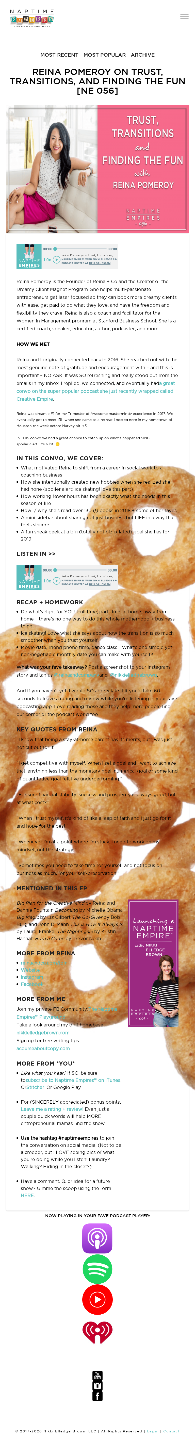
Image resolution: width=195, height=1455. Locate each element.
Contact (171, 1431)
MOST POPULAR (105, 55)
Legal (153, 1431)
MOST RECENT (59, 55)
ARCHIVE (143, 55)
